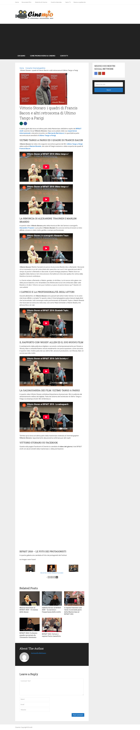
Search (109, 90)
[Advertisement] (70, 38)
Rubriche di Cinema (41, 2)
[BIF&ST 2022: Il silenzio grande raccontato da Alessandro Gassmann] (30, 624)
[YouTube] (103, 73)
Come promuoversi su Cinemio (42, 56)
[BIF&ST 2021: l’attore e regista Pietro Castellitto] (52, 625)
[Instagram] (99, 73)
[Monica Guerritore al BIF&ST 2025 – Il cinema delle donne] (30, 598)
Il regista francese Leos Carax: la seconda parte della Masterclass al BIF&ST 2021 (73, 611)
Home (17, 2)
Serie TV (68, 2)
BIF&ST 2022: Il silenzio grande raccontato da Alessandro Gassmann (28, 635)
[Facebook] (95, 73)
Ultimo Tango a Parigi (47, 135)
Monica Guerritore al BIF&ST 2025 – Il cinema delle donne (29, 610)
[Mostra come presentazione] (51, 573)
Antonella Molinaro (38, 653)
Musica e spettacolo (80, 2)
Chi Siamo (21, 56)
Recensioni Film (26, 2)
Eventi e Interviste (56, 2)
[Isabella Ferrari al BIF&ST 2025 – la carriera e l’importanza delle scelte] (52, 598)
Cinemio (17, 727)
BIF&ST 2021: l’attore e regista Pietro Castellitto (51, 635)
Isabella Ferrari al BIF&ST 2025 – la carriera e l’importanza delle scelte (51, 610)
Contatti (64, 56)
